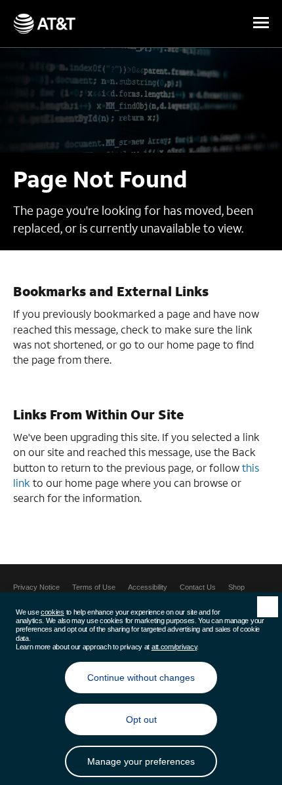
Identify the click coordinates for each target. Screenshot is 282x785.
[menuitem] (36, 587)
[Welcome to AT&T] (44, 23)
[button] (261, 23)
